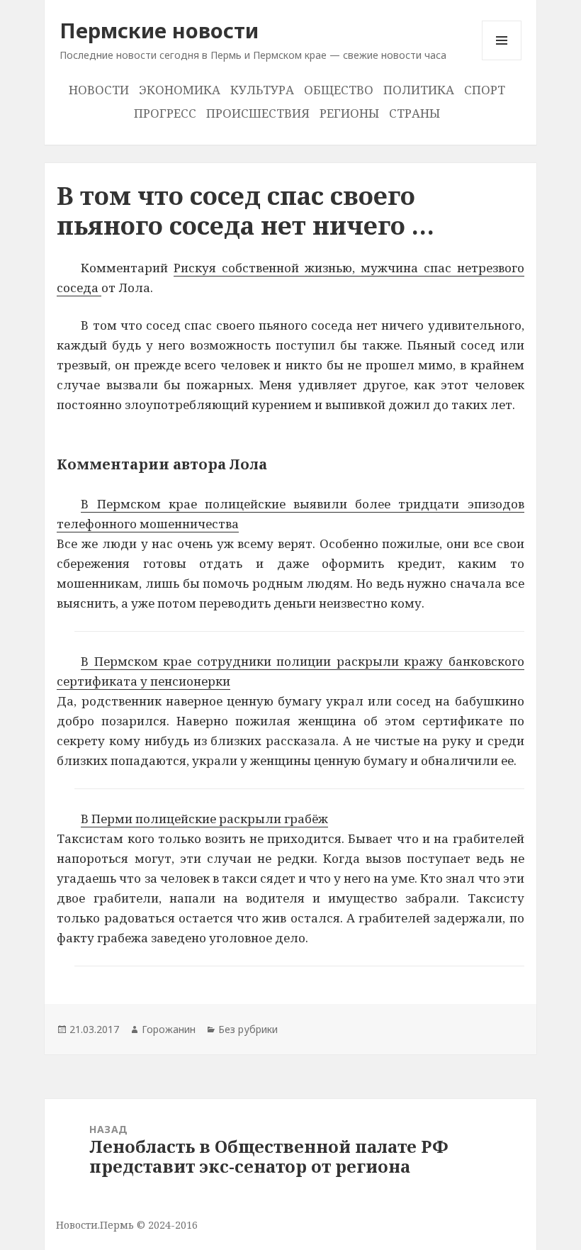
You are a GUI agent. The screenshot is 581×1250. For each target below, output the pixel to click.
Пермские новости (159, 30)
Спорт (484, 90)
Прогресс (165, 113)
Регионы (349, 113)
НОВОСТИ (99, 90)
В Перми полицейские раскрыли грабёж (204, 818)
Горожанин (169, 1029)
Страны (414, 113)
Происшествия (258, 113)
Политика (418, 90)
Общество (338, 90)
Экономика (179, 90)
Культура (262, 90)
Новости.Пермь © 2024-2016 (127, 1225)
